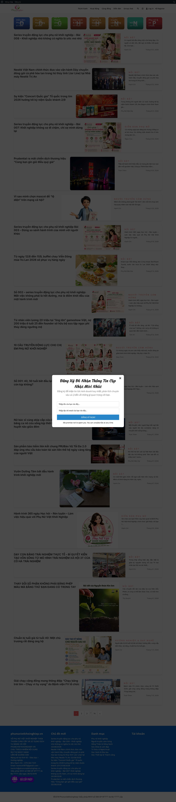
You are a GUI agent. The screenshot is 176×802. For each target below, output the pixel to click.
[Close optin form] (120, 378)
